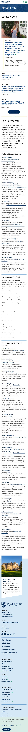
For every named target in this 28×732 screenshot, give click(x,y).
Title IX (3, 711)
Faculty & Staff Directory (8, 689)
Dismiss (6, 729)
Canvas (3, 676)
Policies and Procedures (7, 716)
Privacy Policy (5, 713)
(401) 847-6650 (5, 628)
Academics (5, 646)
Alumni (3, 663)
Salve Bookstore (6, 702)
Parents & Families (7, 668)
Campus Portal (5, 681)
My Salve (4, 679)
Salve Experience (7, 650)
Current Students (6, 661)
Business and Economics (14, 240)
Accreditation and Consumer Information (11, 709)
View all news (14, 112)
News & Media (5, 694)
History (10, 416)
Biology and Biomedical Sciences (17, 187)
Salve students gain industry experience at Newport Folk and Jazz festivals (12, 103)
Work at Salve (5, 699)
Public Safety (5, 697)
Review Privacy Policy (11, 725)
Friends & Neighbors (7, 671)
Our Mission (6, 640)
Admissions (5, 643)
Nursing (8, 501)
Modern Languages (18, 350)
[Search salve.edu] (23, 2)
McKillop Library (6, 692)
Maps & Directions (7, 616)
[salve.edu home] (6, 2)
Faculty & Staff (5, 666)
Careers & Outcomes (9, 653)
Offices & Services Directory (10, 622)
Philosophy (14, 373)
